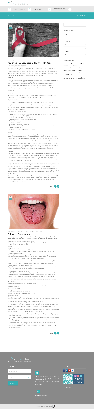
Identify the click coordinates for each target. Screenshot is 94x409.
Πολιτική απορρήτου (68, 387)
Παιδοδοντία (68, 44)
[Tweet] (58, 186)
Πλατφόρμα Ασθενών (69, 3)
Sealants (33, 60)
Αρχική (37, 3)
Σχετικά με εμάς (45, 3)
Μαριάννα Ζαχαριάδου (24, 60)
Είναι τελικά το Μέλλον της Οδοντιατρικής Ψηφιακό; (74, 68)
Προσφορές (68, 51)
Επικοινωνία (80, 3)
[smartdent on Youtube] (69, 370)
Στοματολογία (39, 60)
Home (76, 15)
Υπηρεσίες (54, 3)
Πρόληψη (67, 48)
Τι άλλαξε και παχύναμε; (68, 74)
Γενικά (33, 231)
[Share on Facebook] (55, 186)
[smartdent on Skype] (72, 370)
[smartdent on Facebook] (64, 370)
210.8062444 (37, 9)
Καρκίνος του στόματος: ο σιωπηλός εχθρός (29, 63)
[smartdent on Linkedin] (67, 370)
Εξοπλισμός (68, 41)
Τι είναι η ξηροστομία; (19, 234)
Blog (60, 3)
